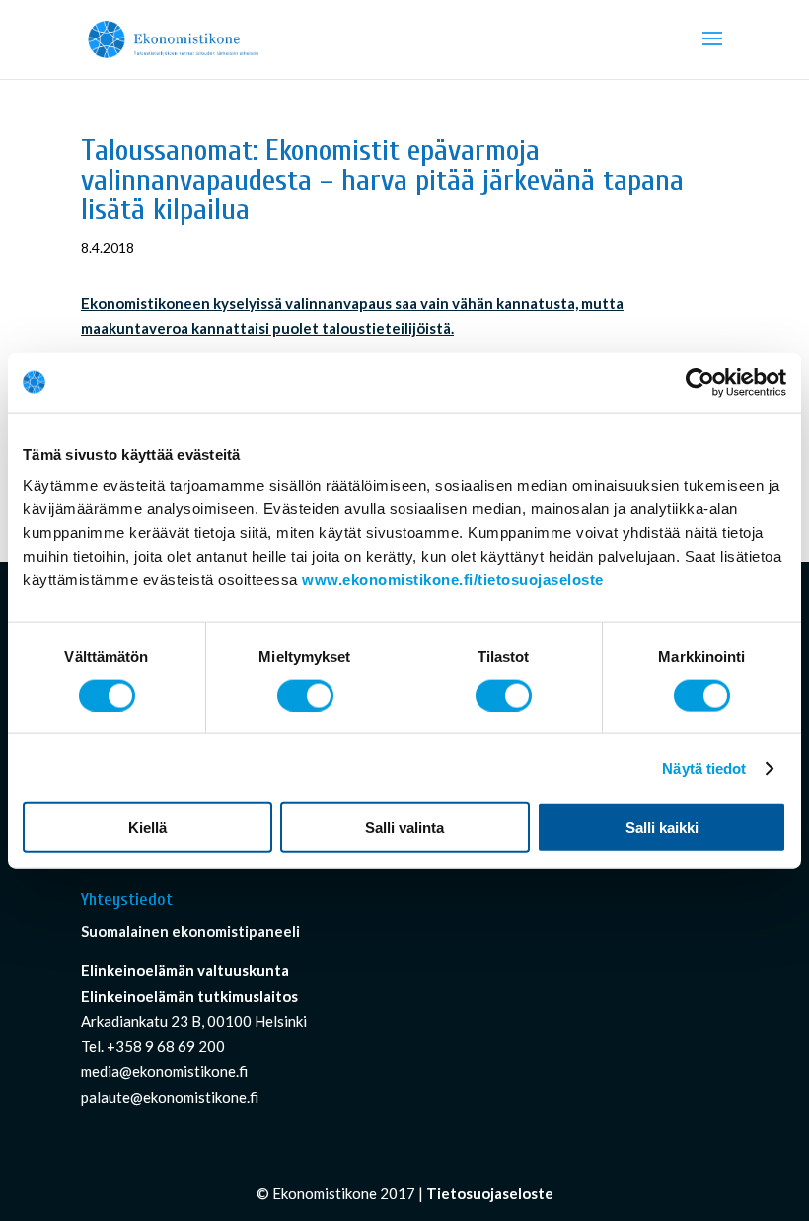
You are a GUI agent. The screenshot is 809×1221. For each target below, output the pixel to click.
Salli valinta (404, 827)
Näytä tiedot (704, 767)
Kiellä (147, 827)
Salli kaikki (662, 827)
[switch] (305, 695)
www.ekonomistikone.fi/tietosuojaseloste (453, 580)
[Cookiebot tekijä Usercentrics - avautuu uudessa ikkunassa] (700, 382)
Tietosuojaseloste (489, 1193)
